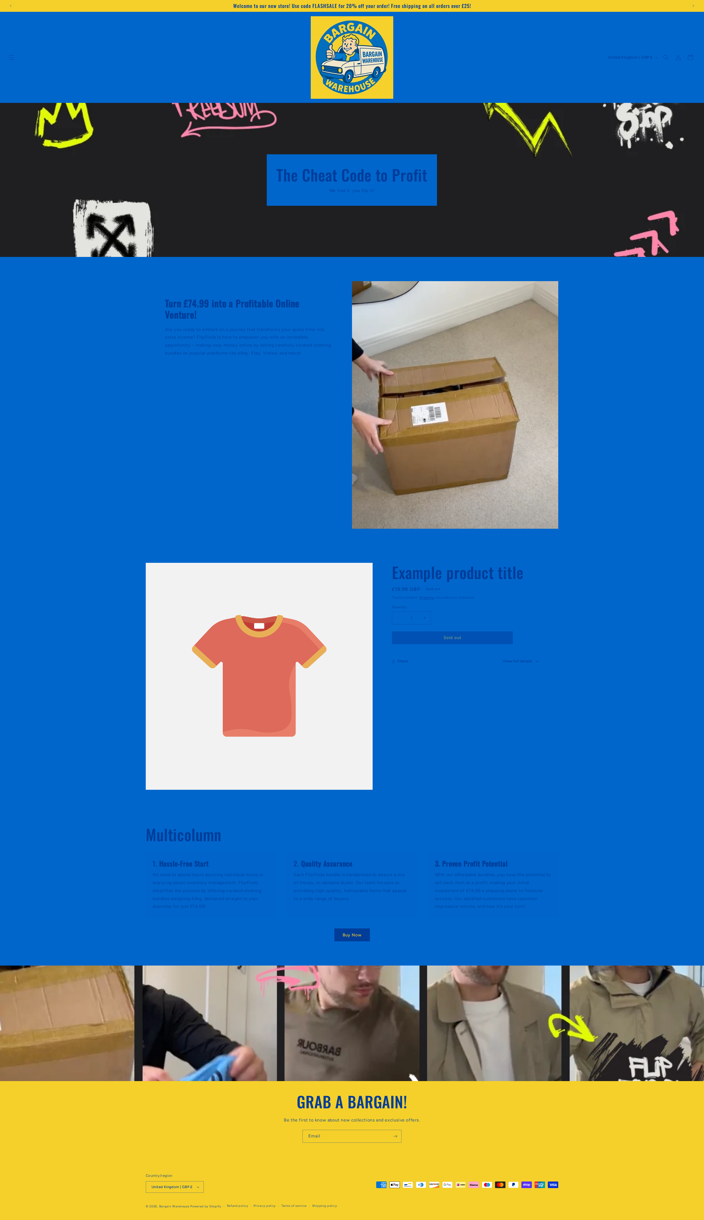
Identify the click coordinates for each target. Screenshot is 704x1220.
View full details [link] (517, 661)
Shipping (426, 597)
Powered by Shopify (205, 1206)
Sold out (452, 637)
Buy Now (352, 935)
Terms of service (294, 1206)
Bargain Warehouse (175, 1206)
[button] (12, 57)
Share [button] (402, 661)
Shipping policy (324, 1206)
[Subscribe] (395, 1136)
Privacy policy (265, 1206)
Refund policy (237, 1206)
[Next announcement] (693, 6)
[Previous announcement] (11, 6)
